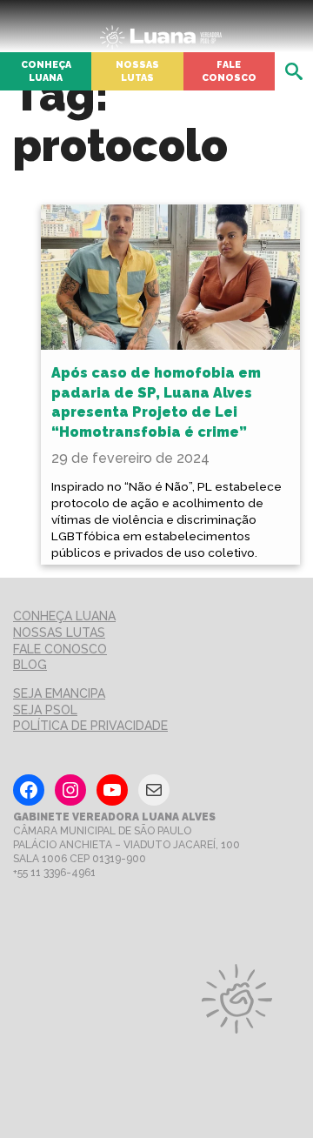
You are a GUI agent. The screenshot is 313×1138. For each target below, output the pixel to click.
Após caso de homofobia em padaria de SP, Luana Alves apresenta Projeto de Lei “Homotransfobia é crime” (156, 402)
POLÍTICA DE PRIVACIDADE (90, 726)
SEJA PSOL (45, 710)
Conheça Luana (46, 71)
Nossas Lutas (137, 71)
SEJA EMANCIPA (59, 693)
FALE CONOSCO (60, 649)
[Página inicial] (161, 32)
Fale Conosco (229, 71)
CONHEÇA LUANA (64, 616)
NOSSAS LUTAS (59, 632)
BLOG (30, 665)
